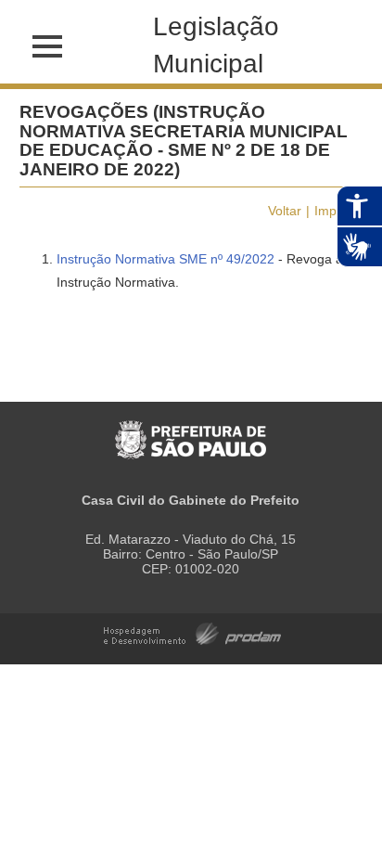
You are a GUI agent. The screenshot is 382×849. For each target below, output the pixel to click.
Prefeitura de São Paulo (190, 430)
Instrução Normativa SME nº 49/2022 (165, 258)
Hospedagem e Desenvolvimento (192, 632)
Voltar (284, 210)
